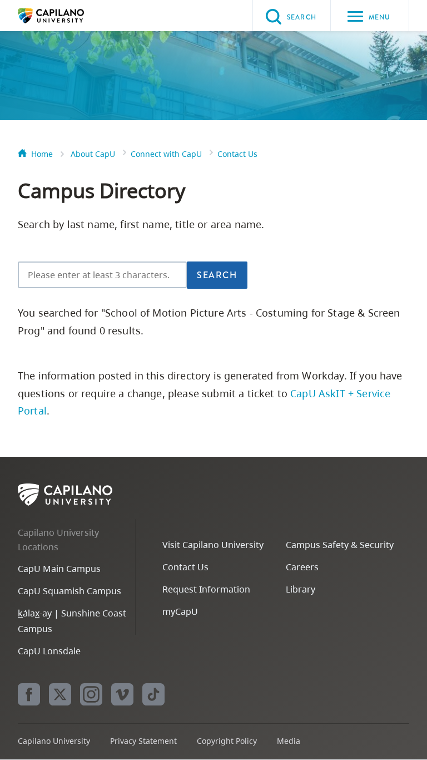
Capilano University (68, 15)
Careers (302, 567)
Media (288, 741)
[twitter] (60, 694)
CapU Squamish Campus (69, 591)
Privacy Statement (143, 741)
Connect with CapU (166, 154)
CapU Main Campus (59, 568)
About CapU (93, 154)
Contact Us (237, 154)
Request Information (206, 589)
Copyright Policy (227, 741)
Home (42, 154)
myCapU (180, 611)
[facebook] (29, 694)
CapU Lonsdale (49, 651)
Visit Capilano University (213, 545)
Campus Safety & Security (340, 545)
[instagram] (91, 694)
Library (300, 589)
